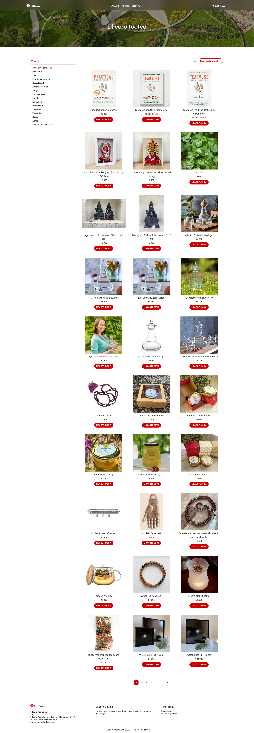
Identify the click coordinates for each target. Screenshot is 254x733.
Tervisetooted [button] (38, 94)
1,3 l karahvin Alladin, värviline (199, 297)
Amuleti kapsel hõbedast (103, 533)
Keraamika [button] (37, 102)
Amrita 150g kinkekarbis (151, 415)
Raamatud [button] (37, 71)
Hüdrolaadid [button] (38, 83)
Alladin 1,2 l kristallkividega (198, 235)
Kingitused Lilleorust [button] (42, 124)
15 (166, 682)
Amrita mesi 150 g (103, 474)
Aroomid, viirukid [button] (40, 87)
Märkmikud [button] (37, 105)
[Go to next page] (171, 682)
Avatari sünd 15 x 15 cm (151, 655)
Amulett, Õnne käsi (151, 533)
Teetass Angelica (103, 596)
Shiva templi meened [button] (42, 68)
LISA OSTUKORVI (103, 119)
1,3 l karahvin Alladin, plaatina (103, 356)
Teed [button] (34, 75)
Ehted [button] (35, 98)
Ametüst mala (103, 415)
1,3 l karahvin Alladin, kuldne (103, 297)
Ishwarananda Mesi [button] (41, 79)
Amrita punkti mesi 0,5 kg (151, 474)
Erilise (194, 391)
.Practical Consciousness (103, 110)
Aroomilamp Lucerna (198, 596)
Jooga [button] (35, 90)
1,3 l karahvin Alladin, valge (151, 297)
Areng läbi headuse (151, 596)
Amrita (184, 391)
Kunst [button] (35, 121)
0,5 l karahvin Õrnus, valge (151, 356)
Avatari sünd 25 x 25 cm (199, 655)
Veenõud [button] (36, 109)
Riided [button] (35, 117)
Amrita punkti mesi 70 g (199, 474)
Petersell (198, 172)
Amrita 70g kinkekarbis (199, 415)
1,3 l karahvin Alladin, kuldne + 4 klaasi (199, 356)
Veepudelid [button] (37, 113)
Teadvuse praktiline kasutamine (151, 110)
